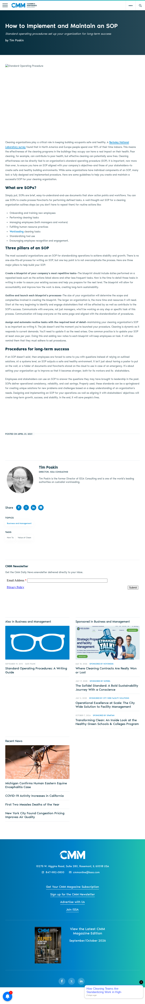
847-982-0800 (55, 872)
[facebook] (62, 981)
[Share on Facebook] (19, 507)
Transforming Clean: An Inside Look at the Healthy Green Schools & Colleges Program (107, 722)
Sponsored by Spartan (103, 715)
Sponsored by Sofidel (100, 681)
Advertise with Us (72, 902)
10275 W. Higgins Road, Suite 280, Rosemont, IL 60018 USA (72, 866)
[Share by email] (41, 507)
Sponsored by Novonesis (101, 664)
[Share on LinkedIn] (33, 507)
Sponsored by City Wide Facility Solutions (109, 698)
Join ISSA (72, 909)
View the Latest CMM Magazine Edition (87, 931)
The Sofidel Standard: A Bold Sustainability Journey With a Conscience (107, 687)
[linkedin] (81, 981)
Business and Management (19, 523)
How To (10, 537)
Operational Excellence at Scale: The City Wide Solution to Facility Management (105, 704)
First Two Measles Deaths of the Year (32, 804)
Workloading (17, 231)
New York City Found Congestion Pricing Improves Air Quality (34, 815)
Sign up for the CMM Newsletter (72, 894)
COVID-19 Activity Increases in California (34, 796)
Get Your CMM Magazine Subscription (72, 887)
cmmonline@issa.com (86, 872)
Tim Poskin (48, 467)
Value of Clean (24, 537)
